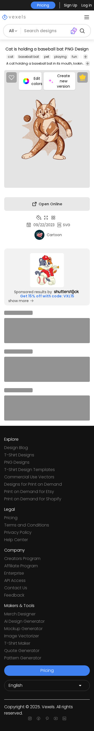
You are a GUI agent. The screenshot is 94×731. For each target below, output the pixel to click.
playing (60, 56)
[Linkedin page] (64, 718)
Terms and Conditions (26, 525)
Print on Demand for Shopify (32, 499)
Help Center (16, 540)
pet (46, 56)
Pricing (10, 518)
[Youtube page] (55, 718)
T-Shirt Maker (17, 643)
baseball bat (29, 56)
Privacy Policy (18, 532)
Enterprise (14, 573)
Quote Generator (21, 651)
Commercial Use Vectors (29, 477)
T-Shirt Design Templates (29, 470)
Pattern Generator (22, 658)
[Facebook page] (38, 718)
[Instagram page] (30, 718)
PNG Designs (17, 462)
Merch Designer (20, 614)
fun (74, 56)
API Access (15, 580)
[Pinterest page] (47, 718)
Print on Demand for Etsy (29, 492)
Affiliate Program (21, 566)
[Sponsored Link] (47, 270)
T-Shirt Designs (19, 455)
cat (10, 56)
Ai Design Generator (24, 621)
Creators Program (22, 559)
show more (18, 300)
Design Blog (16, 448)
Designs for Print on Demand (33, 484)
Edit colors (36, 81)
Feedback (14, 595)
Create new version (63, 81)
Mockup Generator (23, 629)
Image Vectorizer (21, 636)
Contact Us (15, 588)
